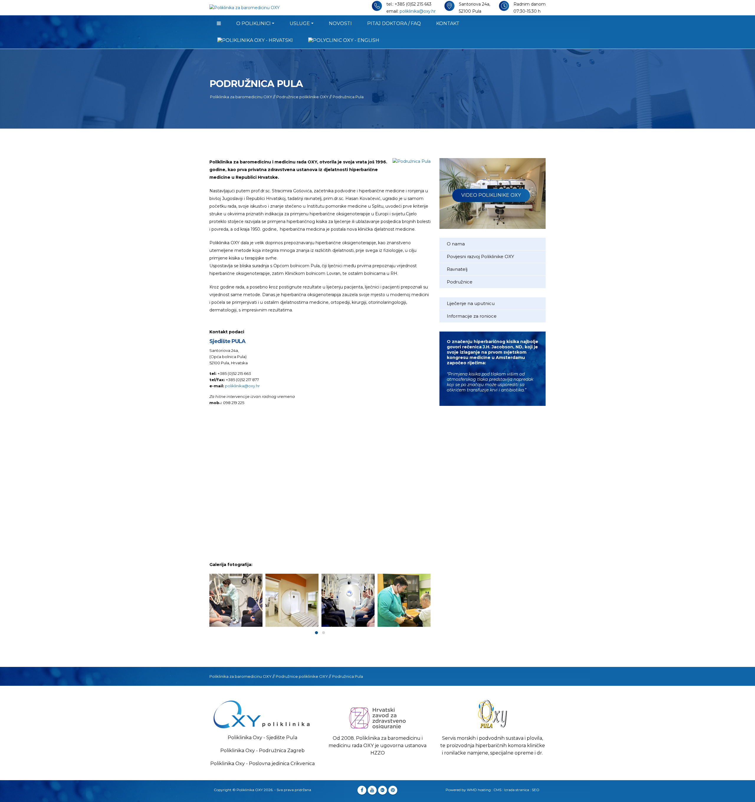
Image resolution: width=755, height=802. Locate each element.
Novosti (340, 23)
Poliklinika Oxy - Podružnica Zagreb (262, 750)
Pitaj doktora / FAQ (394, 23)
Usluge (300, 23)
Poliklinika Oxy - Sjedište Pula (262, 737)
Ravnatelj (457, 269)
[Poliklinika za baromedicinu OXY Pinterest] (392, 790)
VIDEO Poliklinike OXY (491, 195)
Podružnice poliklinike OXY (302, 96)
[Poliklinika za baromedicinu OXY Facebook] (361, 790)
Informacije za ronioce (472, 316)
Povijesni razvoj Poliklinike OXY (480, 256)
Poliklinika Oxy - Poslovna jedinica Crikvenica (262, 763)
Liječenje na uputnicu (471, 303)
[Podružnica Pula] (235, 600)
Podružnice (459, 282)
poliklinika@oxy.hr (418, 11)
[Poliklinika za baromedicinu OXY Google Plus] (382, 790)
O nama (456, 244)
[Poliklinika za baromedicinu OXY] (218, 23)
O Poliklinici (253, 23)
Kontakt (447, 23)
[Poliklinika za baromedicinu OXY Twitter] (372, 790)
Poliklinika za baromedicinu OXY (241, 96)
